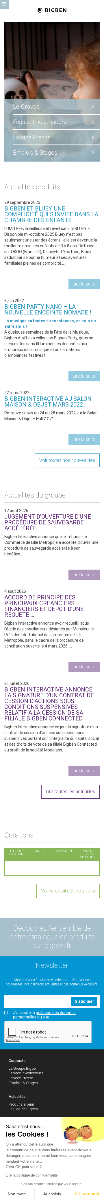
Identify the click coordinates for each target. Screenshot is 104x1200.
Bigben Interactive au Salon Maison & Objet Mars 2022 (48, 401)
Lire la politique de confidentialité (32, 1175)
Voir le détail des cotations (68, 891)
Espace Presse (32, 137)
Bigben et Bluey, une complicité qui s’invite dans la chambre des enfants (51, 214)
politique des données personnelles (44, 1014)
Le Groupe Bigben (23, 1068)
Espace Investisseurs (39, 121)
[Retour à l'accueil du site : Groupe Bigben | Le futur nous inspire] (52, 11)
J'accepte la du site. (44, 1015)
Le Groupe (26, 106)
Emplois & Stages (35, 152)
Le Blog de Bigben (23, 1109)
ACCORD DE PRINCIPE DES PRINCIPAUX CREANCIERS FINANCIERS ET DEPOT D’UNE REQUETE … (44, 606)
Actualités (17, 1096)
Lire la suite (84, 284)
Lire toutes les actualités (70, 791)
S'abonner (84, 1001)
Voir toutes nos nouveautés (67, 460)
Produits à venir (21, 1104)
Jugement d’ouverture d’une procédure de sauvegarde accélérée (47, 522)
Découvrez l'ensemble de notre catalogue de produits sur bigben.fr (52, 937)
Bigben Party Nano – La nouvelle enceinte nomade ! (47, 309)
